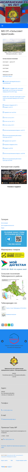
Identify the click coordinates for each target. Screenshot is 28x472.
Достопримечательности (7, 225)
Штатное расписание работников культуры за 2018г (12, 159)
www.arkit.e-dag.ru (7, 76)
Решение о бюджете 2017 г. (11, 105)
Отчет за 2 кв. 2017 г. (9, 121)
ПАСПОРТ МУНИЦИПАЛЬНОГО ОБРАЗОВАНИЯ (11, 82)
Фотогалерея (4, 223)
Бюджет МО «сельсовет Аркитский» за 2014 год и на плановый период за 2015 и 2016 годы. (14, 98)
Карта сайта (4, 460)
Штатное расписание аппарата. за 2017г (14, 130)
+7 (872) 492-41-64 (7, 410)
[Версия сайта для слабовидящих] (23, 11)
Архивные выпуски (11, 314)
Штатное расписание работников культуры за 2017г (12, 136)
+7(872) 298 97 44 (9, 439)
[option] (14, 341)
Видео (2, 228)
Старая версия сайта (21, 460)
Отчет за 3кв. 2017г (9, 125)
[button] (2, 341)
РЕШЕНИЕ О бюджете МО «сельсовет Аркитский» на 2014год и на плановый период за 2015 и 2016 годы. (13, 90)
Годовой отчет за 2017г (10, 141)
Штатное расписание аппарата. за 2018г (14, 153)
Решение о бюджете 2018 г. (11, 144)
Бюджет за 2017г (8, 107)
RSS (12, 460)
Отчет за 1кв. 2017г (9, 117)
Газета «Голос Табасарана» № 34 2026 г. (16, 308)
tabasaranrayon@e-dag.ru (9, 419)
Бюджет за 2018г (8, 148)
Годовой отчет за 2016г (10, 112)
